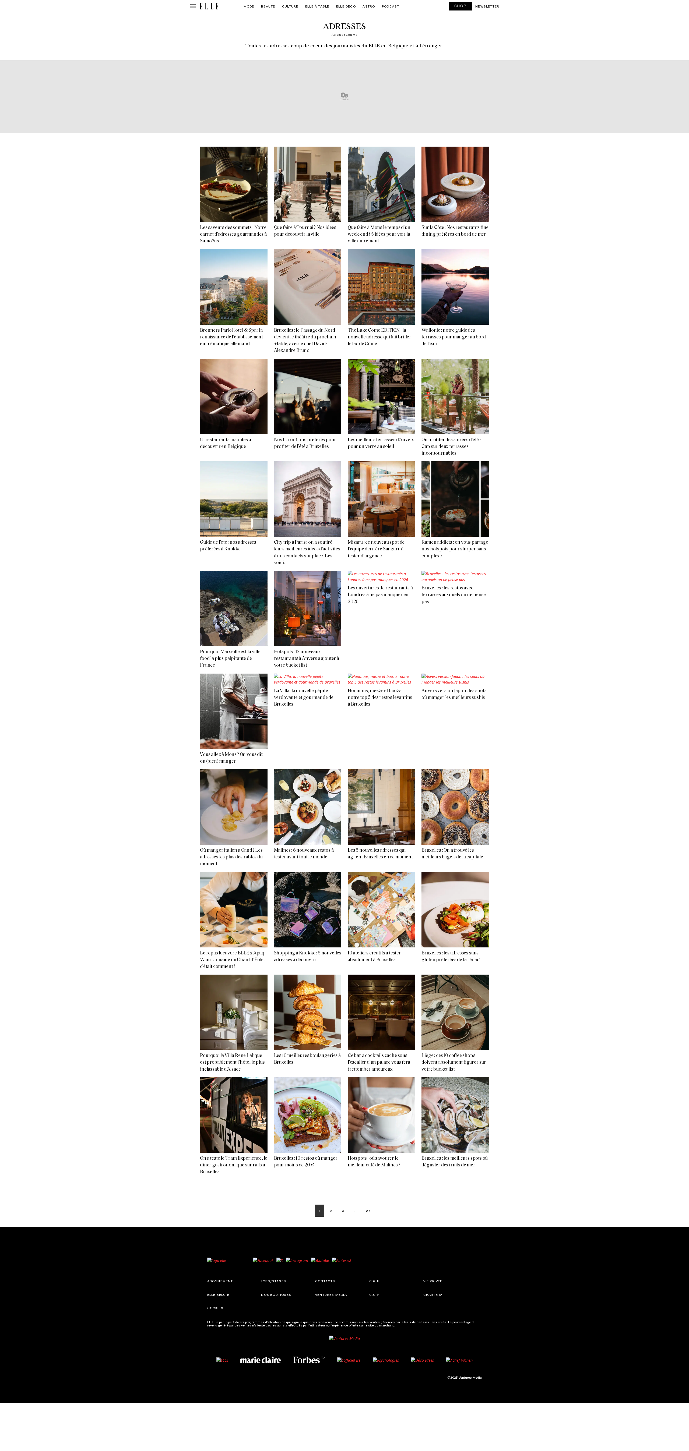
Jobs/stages (273, 1281)
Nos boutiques (276, 1294)
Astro (369, 6)
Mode (249, 6)
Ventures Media (331, 1294)
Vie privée (432, 1281)
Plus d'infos (404, 1325)
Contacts (325, 1281)
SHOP (460, 6)
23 (368, 1210)
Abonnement (220, 1281)
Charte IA (433, 1294)
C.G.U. (375, 1281)
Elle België (218, 1294)
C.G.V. (374, 1294)
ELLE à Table (317, 6)
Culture (290, 6)
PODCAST (390, 6)
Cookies (215, 1307)
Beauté (268, 6)
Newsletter (487, 6)
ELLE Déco (346, 6)
